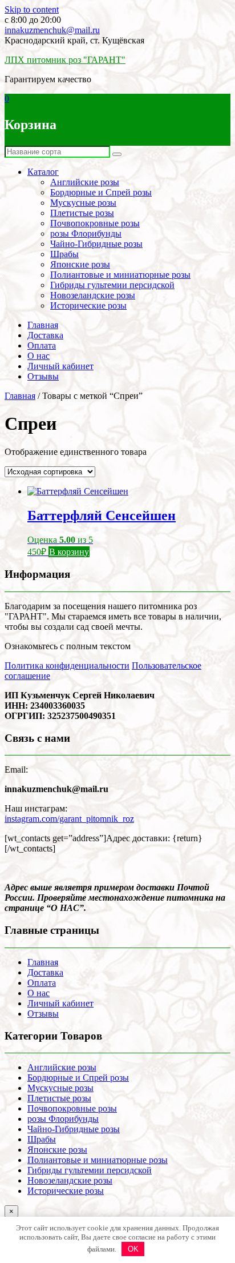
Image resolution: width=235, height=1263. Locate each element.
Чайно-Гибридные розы (96, 244)
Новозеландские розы (92, 295)
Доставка (45, 335)
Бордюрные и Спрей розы (101, 192)
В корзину (69, 552)
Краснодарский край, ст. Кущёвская (74, 40)
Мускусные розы (83, 202)
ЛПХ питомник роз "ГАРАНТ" (65, 60)
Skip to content (32, 9)
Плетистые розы (82, 213)
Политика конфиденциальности (67, 665)
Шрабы (64, 254)
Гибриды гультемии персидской (112, 285)
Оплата (41, 345)
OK (133, 1249)
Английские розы (84, 182)
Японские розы (80, 264)
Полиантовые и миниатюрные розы (120, 274)
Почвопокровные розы (95, 223)
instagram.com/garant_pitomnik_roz (69, 819)
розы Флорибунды (85, 233)
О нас (38, 356)
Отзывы (43, 376)
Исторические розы (88, 305)
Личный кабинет (60, 366)
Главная (42, 325)
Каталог (43, 172)
